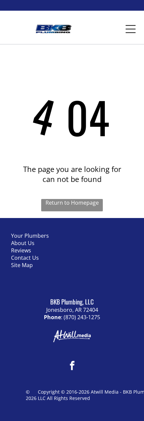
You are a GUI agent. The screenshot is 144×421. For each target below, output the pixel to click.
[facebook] (72, 366)
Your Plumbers (30, 235)
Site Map (22, 265)
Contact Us (25, 257)
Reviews (21, 250)
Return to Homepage (72, 202)
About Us (22, 243)
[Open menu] (131, 29)
